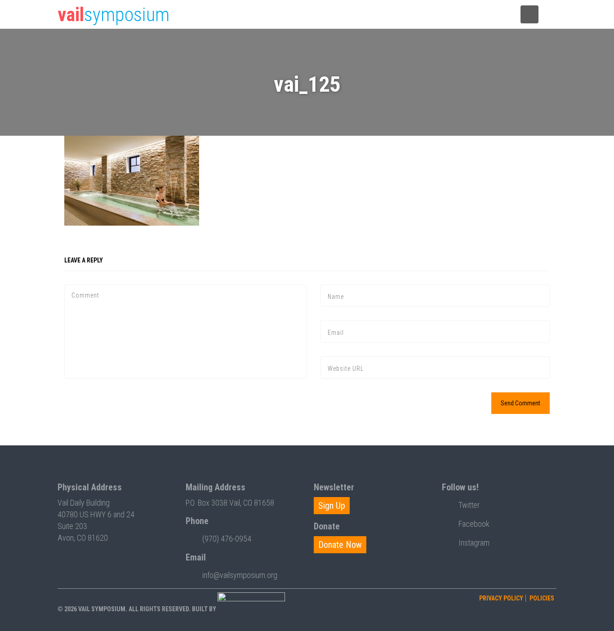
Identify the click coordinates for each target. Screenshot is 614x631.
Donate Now (340, 544)
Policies (541, 598)
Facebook (473, 524)
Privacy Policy (501, 598)
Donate (443, 14)
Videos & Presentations (387, 14)
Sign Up (331, 505)
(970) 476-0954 (226, 538)
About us (487, 14)
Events (294, 14)
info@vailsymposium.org (239, 575)
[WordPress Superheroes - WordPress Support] (251, 609)
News (332, 14)
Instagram (473, 542)
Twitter (469, 505)
